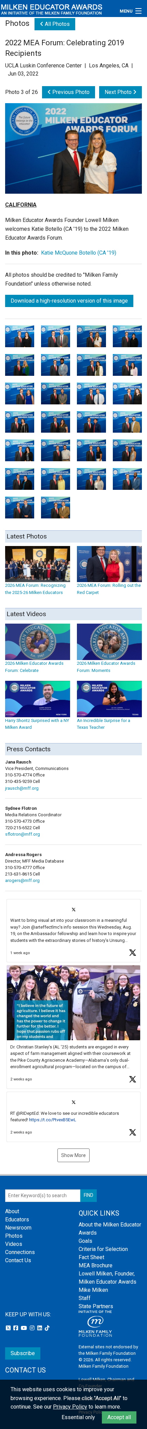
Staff (85, 1298)
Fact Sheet (91, 1257)
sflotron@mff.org (22, 834)
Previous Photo (70, 92)
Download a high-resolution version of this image (69, 301)
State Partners (96, 1306)
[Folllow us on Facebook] (16, 1328)
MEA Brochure (95, 1265)
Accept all (119, 1417)
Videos (13, 1244)
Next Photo (119, 92)
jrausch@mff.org (22, 788)
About (12, 1211)
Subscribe (23, 1353)
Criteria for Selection (103, 1249)
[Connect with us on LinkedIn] (40, 1328)
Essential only (78, 1417)
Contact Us (18, 1260)
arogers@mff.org (22, 880)
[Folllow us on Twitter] (9, 1328)
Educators (17, 1219)
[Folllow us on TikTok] (47, 1328)
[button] (73, 930)
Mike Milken (93, 1290)
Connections (20, 1252)
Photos (14, 1236)
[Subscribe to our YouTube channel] (24, 1328)
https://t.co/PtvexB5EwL (52, 1119)
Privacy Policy (70, 1406)
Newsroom (18, 1227)
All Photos (56, 24)
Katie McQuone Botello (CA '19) (78, 253)
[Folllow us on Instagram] (33, 1328)
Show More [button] (73, 1155)
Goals (85, 1241)
